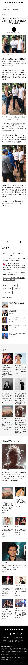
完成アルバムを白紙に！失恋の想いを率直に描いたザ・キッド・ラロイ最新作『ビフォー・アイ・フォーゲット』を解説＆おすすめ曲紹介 (20, 398)
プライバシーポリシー (19, 640)
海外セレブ (17, 288)
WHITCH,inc (17, 663)
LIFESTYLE (17, 638)
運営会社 (5, 640)
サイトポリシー (11, 640)
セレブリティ (5, 285)
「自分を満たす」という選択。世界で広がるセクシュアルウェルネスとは (20, 370)
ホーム (3, 7)
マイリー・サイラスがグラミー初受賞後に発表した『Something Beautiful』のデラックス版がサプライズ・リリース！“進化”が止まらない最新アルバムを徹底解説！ (20, 427)
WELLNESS (12, 638)
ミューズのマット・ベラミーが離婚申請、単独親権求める (14, 274)
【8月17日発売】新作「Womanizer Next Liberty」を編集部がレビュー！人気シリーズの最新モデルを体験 (14, 267)
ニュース (8, 7)
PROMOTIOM (5, 365)
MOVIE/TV (18, 637)
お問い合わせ (10, 641)
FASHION (8, 637)
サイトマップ (16, 641)
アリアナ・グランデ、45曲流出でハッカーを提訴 (13, 254)
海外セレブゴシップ (7, 292)
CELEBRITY (7, 638)
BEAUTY (13, 637)
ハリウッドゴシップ (7, 288)
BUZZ (21, 638)
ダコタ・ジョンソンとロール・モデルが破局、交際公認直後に (14, 260)
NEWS (4, 637)
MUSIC (22, 637)
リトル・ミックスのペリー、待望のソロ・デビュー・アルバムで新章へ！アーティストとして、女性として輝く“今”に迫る (7, 425)
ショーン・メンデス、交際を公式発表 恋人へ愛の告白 (14, 279)
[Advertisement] (14, 223)
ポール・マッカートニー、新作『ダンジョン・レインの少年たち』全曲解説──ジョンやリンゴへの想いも (7, 397)
